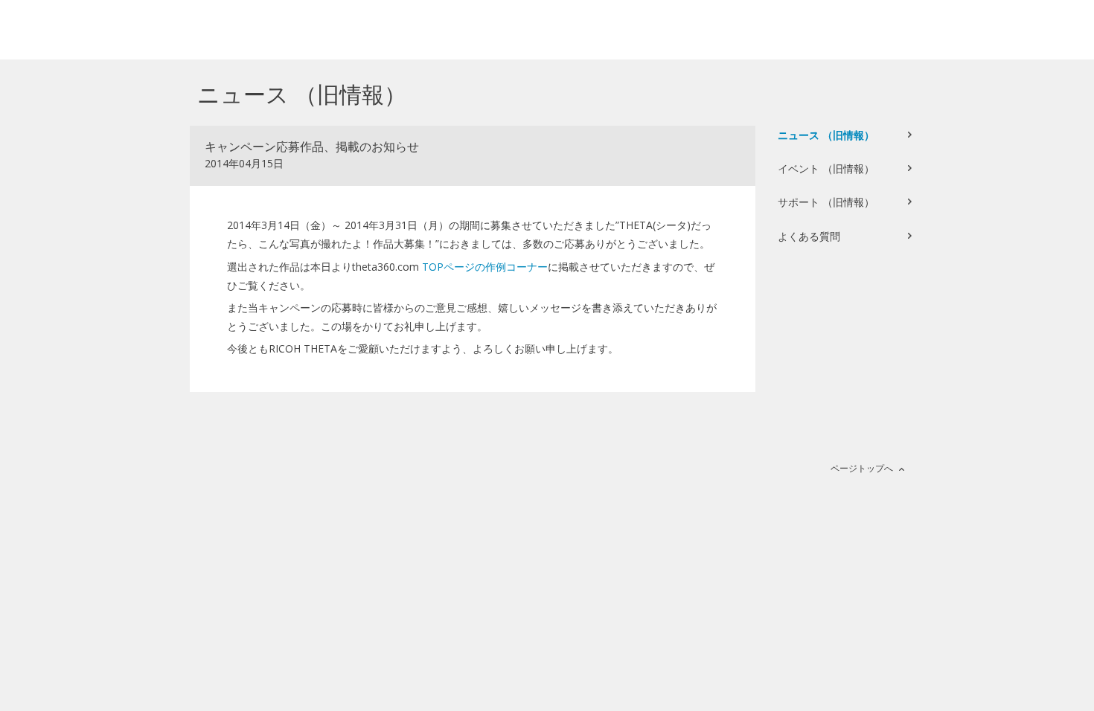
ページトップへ (862, 468)
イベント (826, 168)
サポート (826, 202)
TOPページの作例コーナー (485, 267)
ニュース (826, 135)
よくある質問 (809, 236)
